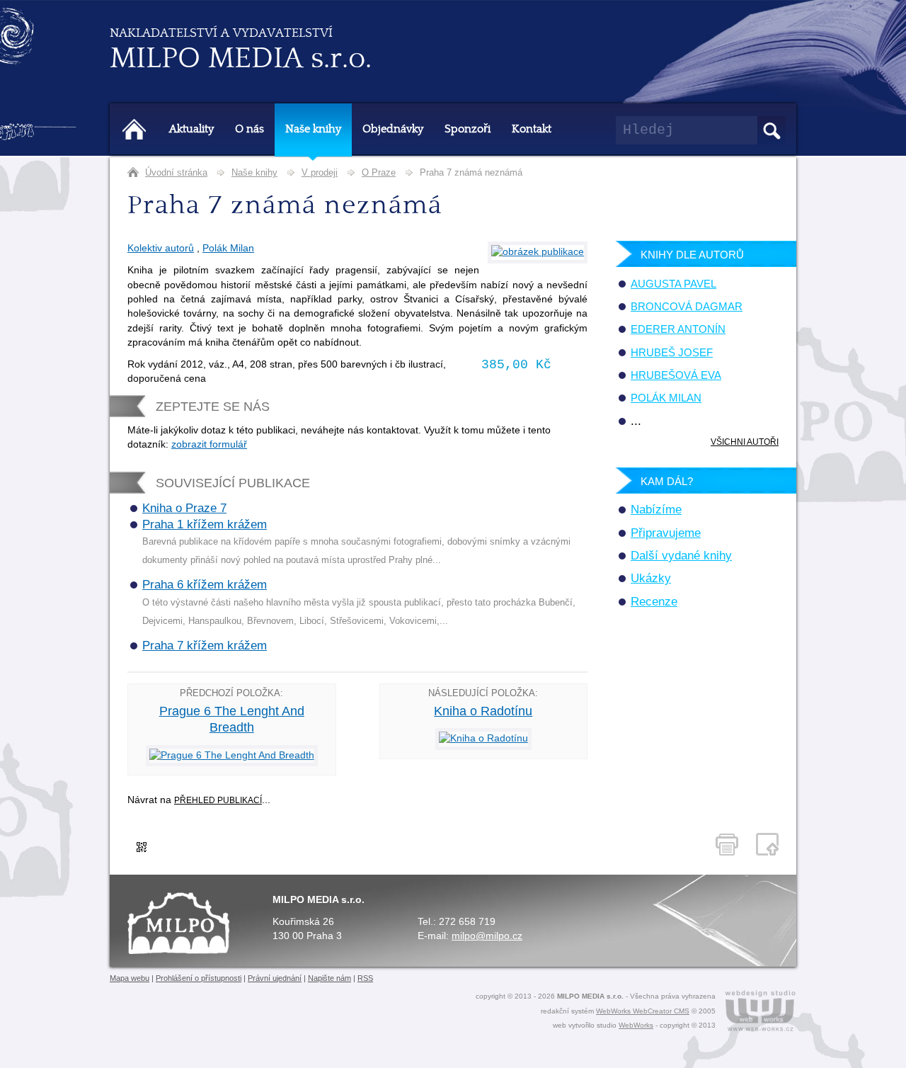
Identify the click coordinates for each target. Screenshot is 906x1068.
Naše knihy (254, 173)
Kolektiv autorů (160, 248)
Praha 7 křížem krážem (204, 645)
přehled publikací (218, 800)
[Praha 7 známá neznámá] (537, 251)
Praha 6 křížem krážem (204, 584)
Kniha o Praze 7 (184, 508)
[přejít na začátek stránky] (767, 844)
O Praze (379, 173)
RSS (365, 978)
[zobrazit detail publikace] (232, 755)
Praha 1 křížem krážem (204, 524)
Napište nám (329, 978)
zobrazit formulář (209, 444)
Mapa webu (129, 978)
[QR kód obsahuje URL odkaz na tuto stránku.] (141, 849)
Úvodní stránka (176, 173)
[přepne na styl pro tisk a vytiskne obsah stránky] (727, 844)
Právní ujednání (275, 978)
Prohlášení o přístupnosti (198, 978)
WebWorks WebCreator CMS (642, 1011)
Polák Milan (228, 248)
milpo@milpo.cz (487, 936)
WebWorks (636, 1025)
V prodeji (320, 173)
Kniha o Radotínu (483, 711)
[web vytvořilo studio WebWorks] (760, 1012)
